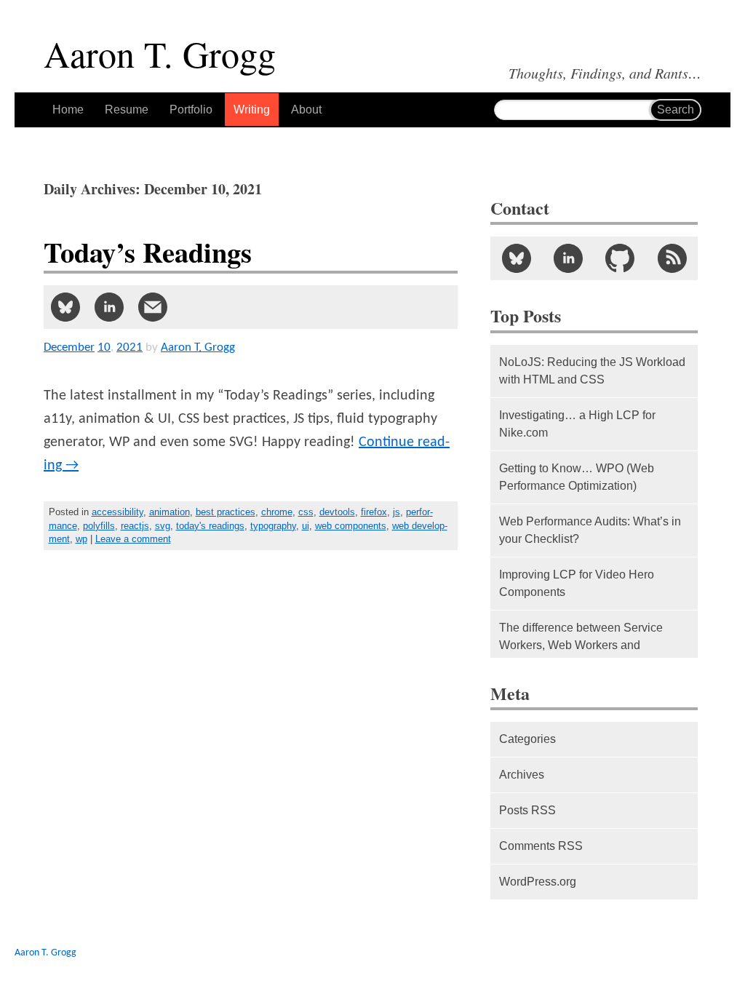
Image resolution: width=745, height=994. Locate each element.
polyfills (99, 525)
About (306, 109)
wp (81, 538)
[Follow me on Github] (620, 258)
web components (350, 525)
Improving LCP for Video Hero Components (576, 583)
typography (273, 525)
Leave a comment (133, 538)
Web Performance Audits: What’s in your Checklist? (590, 530)
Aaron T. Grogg (45, 952)
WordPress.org (537, 881)
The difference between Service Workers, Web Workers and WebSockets (581, 645)
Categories (527, 739)
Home (68, 109)
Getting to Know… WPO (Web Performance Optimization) (576, 477)
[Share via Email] (153, 307)
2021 (129, 347)
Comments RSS (541, 846)
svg (162, 525)
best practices (225, 511)
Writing (252, 109)
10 (104, 347)
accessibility (117, 511)
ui (305, 525)
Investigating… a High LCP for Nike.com (577, 424)
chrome (276, 511)
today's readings (210, 525)
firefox (374, 511)
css (306, 511)
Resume (126, 109)
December (69, 347)
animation (169, 511)
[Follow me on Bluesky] (516, 258)
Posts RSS (527, 810)
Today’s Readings (148, 252)
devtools (337, 511)
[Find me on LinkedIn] (568, 258)
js (396, 511)
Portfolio (191, 109)
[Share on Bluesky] (65, 307)
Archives (521, 774)
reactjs (135, 525)
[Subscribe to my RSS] (672, 258)
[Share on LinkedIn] (109, 307)
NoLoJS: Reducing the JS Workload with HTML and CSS (592, 371)
